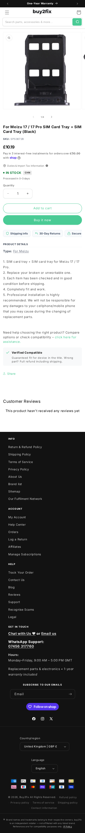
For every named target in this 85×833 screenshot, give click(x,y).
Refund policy (68, 797)
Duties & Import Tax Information (25, 165)
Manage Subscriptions (24, 554)
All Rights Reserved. (43, 797)
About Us (15, 476)
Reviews (14, 594)
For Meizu (21, 251)
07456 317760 (21, 646)
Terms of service (43, 802)
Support (14, 602)
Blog (11, 587)
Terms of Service (20, 462)
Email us (48, 634)
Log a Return (17, 539)
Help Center (17, 524)
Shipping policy (68, 802)
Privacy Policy (18, 469)
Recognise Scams (21, 609)
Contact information (44, 807)
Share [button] (11, 373)
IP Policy (67, 826)
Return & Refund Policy (25, 447)
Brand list (15, 484)
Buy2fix (24, 797)
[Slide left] (33, 116)
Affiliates (14, 546)
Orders (13, 532)
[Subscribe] (70, 694)
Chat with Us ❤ (21, 634)
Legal (12, 617)
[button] (7, 12)
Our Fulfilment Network (25, 498)
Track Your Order (21, 572)
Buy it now (42, 220)
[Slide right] (51, 116)
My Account (17, 517)
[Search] (77, 22)
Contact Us (16, 580)
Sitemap (14, 491)
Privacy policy (20, 802)
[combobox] (37, 22)
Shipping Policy (19, 454)
